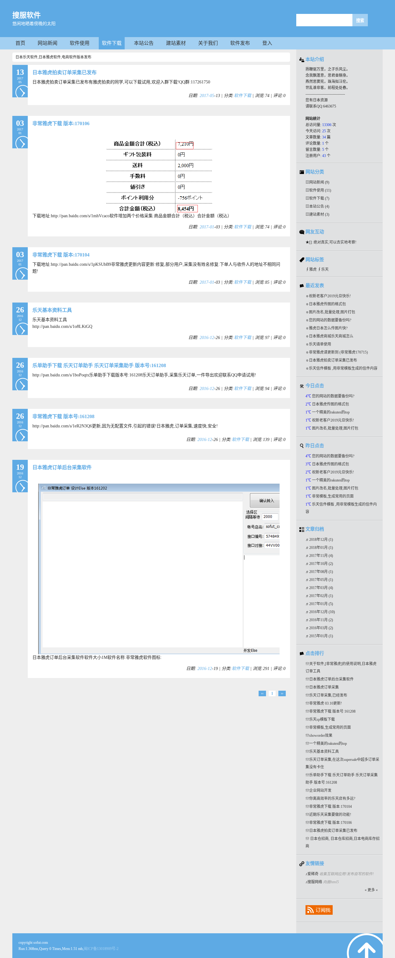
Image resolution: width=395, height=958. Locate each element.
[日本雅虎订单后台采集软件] (159, 653)
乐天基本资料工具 (52, 310)
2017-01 (207, 227)
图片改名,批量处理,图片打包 (332, 312)
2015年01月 (319, 636)
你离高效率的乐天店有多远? (332, 798)
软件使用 (79, 43)
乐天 (325, 269)
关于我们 (208, 43)
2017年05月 (319, 580)
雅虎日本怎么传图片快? (328, 328)
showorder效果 (320, 735)
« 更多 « (371, 890)
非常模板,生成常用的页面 (333, 496)
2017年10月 (319, 564)
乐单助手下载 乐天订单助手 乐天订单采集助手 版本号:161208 (99, 365)
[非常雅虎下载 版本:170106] (159, 211)
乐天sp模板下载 (322, 719)
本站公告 (144, 43)
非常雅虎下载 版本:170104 (60, 254)
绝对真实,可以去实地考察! (335, 242)
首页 (20, 43)
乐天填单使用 (320, 344)
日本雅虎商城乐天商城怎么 (331, 336)
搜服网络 (314, 882)
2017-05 (207, 95)
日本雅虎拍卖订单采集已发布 (64, 72)
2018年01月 (319, 547)
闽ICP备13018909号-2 (101, 949)
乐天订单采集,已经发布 (328, 695)
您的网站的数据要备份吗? (330, 320)
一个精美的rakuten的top (331, 412)
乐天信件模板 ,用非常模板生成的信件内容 (343, 368)
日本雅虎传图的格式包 (327, 304)
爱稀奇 (312, 874)
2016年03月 (319, 628)
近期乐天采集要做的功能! (330, 814)
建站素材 (176, 43)
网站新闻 (47, 43)
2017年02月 (319, 596)
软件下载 (112, 43)
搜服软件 (26, 15)
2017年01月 (319, 604)
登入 (267, 43)
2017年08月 (319, 572)
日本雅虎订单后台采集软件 (62, 467)
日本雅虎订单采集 (324, 687)
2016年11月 (319, 620)
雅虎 (313, 269)
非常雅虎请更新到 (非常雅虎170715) (338, 352)
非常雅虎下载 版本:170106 (60, 123)
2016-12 (207, 337)
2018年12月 (319, 539)
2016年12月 (319, 612)
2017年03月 (319, 588)
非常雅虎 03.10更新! (325, 703)
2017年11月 (319, 555)
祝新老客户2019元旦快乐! (330, 296)
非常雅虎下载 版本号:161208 (63, 416)
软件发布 (240, 43)
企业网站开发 (320, 790)
